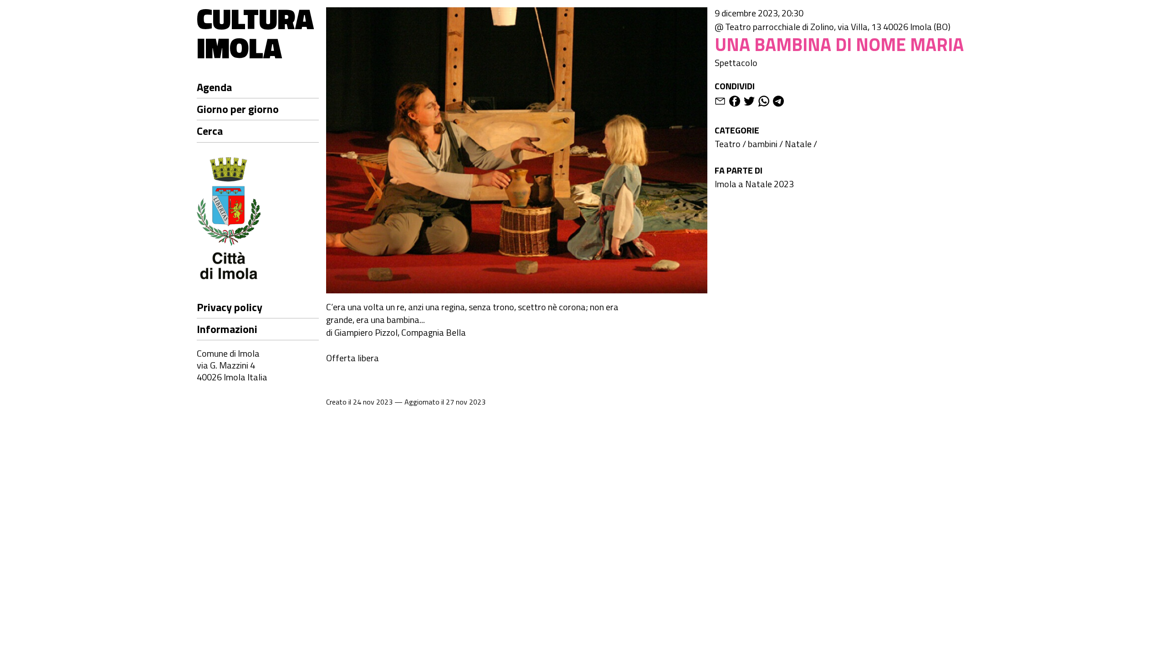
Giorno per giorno (238, 109)
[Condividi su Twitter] (749, 103)
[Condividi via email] (720, 103)
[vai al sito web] (258, 219)
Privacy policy (229, 307)
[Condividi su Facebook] (734, 103)
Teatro (728, 144)
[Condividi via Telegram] (778, 103)
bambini (762, 144)
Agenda (214, 87)
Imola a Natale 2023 (754, 184)
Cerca (210, 131)
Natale (798, 144)
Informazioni (227, 329)
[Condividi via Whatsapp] (763, 103)
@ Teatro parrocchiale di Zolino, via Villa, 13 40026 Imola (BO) (833, 27)
